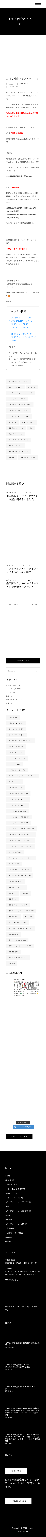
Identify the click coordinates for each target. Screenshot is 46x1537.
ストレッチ (32, 387)
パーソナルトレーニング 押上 (19, 416)
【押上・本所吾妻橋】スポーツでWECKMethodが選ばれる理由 (18, 1365)
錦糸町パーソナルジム (28, 457)
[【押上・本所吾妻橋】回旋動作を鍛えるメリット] (23, 1334)
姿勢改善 (14, 916)
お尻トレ (13, 717)
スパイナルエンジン (17, 770)
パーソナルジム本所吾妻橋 (19, 817)
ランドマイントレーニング (19, 869)
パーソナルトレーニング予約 (18, 1202)
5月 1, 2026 (10, 565)
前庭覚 (12, 893)
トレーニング (26, 492)
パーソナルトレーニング (17, 399)
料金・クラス (12, 1193)
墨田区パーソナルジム (16, 428)
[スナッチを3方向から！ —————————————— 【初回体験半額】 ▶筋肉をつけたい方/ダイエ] (23, 1048)
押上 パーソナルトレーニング (19, 440)
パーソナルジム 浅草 (17, 805)
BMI (7, 1206)
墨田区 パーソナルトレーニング (21, 911)
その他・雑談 (14, 87)
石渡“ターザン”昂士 (14, 1232)
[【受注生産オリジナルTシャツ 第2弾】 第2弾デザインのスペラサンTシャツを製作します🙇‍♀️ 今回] (23, 1028)
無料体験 (12, 457)
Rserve (8, 1241)
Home (7, 1175)
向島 (26, 893)
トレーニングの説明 (14, 1197)
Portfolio (8, 1219)
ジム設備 (10, 1228)
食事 (7, 703)
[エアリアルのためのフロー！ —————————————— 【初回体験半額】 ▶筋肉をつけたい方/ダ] (23, 1109)
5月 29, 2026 (11, 492)
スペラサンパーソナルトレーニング (20, 393)
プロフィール (12, 1184)
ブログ (8, 692)
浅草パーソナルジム (15, 445)
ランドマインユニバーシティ (20, 875)
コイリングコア (15, 752)
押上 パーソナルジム (16, 434)
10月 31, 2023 (25, 84)
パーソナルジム (16, 787)
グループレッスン (16, 746)
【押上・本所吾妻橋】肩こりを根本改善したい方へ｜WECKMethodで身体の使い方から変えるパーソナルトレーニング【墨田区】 (22, 1437)
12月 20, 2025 (11, 580)
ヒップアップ (15, 852)
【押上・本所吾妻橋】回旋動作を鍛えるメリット (22, 1343)
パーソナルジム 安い (18, 811)
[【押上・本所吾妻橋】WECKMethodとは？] (23, 1378)
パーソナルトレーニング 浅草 (20, 840)
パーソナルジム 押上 (18, 799)
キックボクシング (16, 735)
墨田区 (12, 899)
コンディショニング (15, 387)
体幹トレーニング (28, 422)
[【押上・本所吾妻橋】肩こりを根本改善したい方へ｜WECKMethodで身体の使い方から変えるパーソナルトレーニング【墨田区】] (23, 1426)
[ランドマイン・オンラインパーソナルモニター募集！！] (23, 534)
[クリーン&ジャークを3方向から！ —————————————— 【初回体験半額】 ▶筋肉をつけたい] (23, 1068)
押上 (31, 428)
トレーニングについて (15, 1189)
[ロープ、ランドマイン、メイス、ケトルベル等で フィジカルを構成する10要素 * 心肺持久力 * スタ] (23, 1008)
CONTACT (9, 1237)
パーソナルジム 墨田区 (18, 793)
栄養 (7, 696)
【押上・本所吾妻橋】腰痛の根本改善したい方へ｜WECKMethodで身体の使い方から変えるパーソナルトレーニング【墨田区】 (22, 1411)
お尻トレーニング (16, 723)
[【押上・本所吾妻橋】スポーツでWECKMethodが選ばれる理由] (23, 1356)
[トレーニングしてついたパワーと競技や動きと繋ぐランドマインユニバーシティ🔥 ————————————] (23, 1089)
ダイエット (14, 782)
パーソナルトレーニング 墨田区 (20, 404)
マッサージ (12, 422)
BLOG (7, 1215)
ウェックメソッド (16, 729)
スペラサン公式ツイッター (22, 334)
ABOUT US (9, 1180)
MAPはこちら (13, 1279)
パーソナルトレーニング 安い (19, 410)
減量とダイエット (12, 699)
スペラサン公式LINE (19, 324)
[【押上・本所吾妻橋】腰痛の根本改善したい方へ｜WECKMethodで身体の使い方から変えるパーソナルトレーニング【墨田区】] (23, 1399)
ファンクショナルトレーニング (21, 858)
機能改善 (14, 934)
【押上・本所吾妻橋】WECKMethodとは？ (21, 1387)
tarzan (11, 84)
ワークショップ (15, 881)
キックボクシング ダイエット (19, 381)
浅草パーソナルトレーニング (18, 451)
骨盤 (12, 963)
